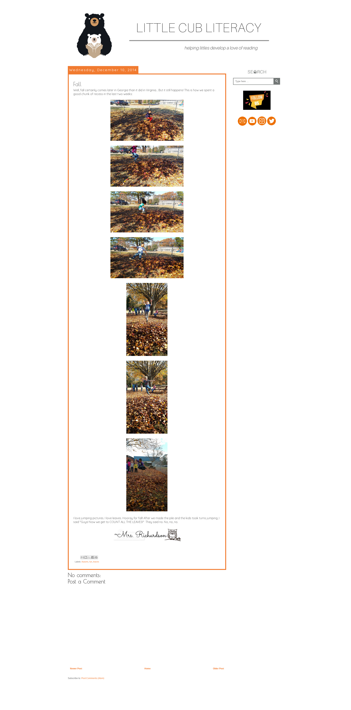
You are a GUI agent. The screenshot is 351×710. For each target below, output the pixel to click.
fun (90, 562)
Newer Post (76, 668)
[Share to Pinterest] (96, 557)
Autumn (85, 562)
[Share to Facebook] (93, 557)
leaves (96, 562)
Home (147, 668)
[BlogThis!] (86, 557)
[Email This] (82, 557)
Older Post (218, 668)
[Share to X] (89, 557)
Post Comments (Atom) (92, 678)
